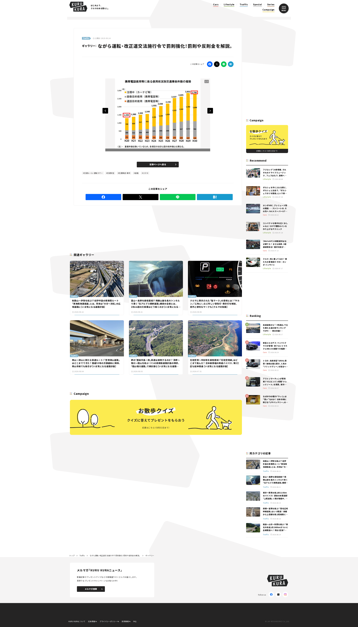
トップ (72, 555)
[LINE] (224, 64)
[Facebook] (210, 64)
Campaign (268, 9)
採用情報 (125, 621)
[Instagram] (285, 594)
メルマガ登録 (91, 588)
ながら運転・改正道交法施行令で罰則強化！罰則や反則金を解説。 (115, 555)
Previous (105, 111)
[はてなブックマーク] (231, 64)
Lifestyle (229, 4)
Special (257, 4)
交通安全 (110, 173)
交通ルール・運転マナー (93, 173)
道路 (136, 173)
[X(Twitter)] (278, 594)
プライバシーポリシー (108, 621)
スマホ (145, 173)
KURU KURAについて (77, 621)
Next (210, 111)
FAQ (134, 621)
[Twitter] (217, 64)
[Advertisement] (176, 225)
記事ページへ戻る (158, 164)
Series (271, 4)
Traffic (244, 4)
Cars (215, 4)
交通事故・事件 (124, 173)
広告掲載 (91, 621)
